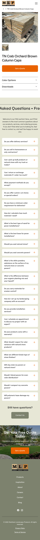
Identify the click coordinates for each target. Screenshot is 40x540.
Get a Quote (20, 68)
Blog (20, 502)
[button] (36, 3)
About (20, 487)
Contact (20, 497)
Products (20, 477)
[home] (8, 3)
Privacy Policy (20, 528)
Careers (20, 492)
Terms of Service (20, 532)
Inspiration (20, 482)
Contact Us (20, 415)
